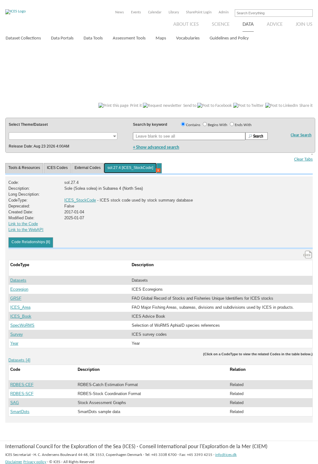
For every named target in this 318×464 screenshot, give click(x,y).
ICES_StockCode (80, 200)
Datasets (18, 280)
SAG (14, 402)
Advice (275, 24)
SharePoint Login (198, 12)
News (119, 12)
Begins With (217, 125)
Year (14, 343)
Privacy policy (34, 462)
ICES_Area (20, 307)
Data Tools (93, 38)
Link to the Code (23, 223)
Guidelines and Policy (229, 38)
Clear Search (301, 135)
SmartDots (20, 411)
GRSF (15, 298)
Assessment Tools (129, 38)
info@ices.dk (226, 455)
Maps (161, 38)
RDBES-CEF (22, 384)
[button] (63, 136)
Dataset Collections (23, 38)
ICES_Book (20, 316)
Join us (304, 24)
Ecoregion (19, 289)
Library (174, 12)
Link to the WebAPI (25, 229)
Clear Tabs (303, 159)
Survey (16, 334)
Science (220, 24)
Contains (193, 125)
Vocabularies (188, 38)
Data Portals (62, 38)
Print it (136, 105)
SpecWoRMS (22, 325)
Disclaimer (13, 462)
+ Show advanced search (156, 147)
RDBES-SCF (22, 393)
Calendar (154, 12)
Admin (224, 12)
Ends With (243, 125)
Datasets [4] (19, 360)
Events (136, 12)
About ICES (186, 24)
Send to (189, 105)
